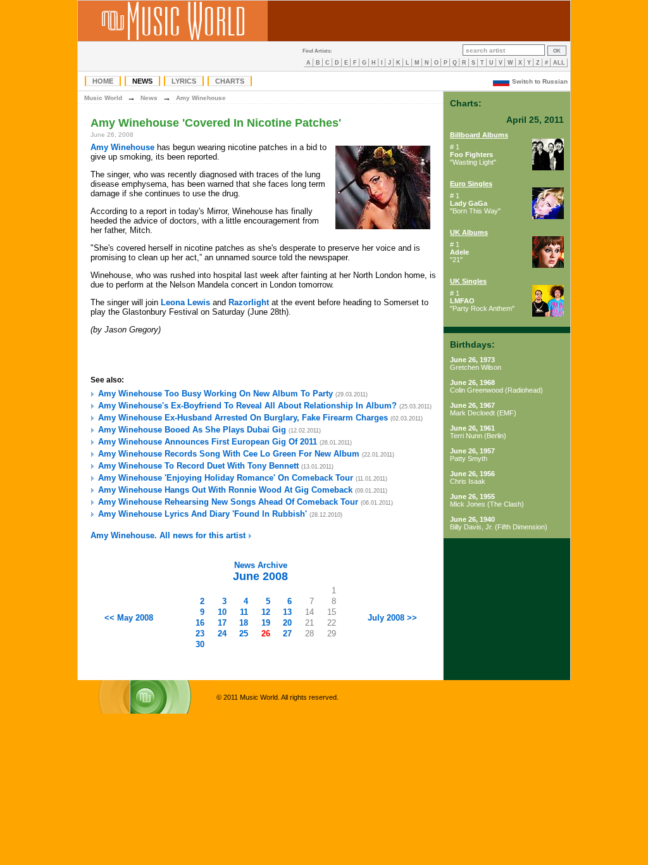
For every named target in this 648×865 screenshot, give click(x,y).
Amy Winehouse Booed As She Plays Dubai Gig (192, 429)
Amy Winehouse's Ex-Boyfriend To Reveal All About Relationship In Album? (247, 405)
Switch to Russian (540, 81)
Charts (229, 81)
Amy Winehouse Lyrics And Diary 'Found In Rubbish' (202, 514)
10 (222, 612)
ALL (559, 63)
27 (287, 633)
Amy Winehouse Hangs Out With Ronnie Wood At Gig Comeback (225, 490)
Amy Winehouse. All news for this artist (169, 535)
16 (200, 623)
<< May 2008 (128, 617)
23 (200, 633)
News (142, 81)
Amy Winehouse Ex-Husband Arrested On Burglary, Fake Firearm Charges (243, 417)
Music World (103, 97)
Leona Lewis (185, 302)
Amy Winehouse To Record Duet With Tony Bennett (198, 465)
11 (244, 612)
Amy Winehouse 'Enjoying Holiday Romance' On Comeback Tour (225, 478)
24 (222, 633)
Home (102, 81)
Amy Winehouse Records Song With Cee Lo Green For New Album (228, 453)
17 (222, 623)
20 (287, 623)
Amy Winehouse (201, 97)
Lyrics (183, 81)
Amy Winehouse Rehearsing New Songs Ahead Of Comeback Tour (228, 502)
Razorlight (248, 302)
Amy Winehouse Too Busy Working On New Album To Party (215, 393)
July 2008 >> (392, 617)
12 (265, 612)
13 (287, 612)
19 (265, 623)
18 (243, 623)
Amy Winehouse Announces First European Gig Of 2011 (207, 441)
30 (200, 644)
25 (243, 633)
